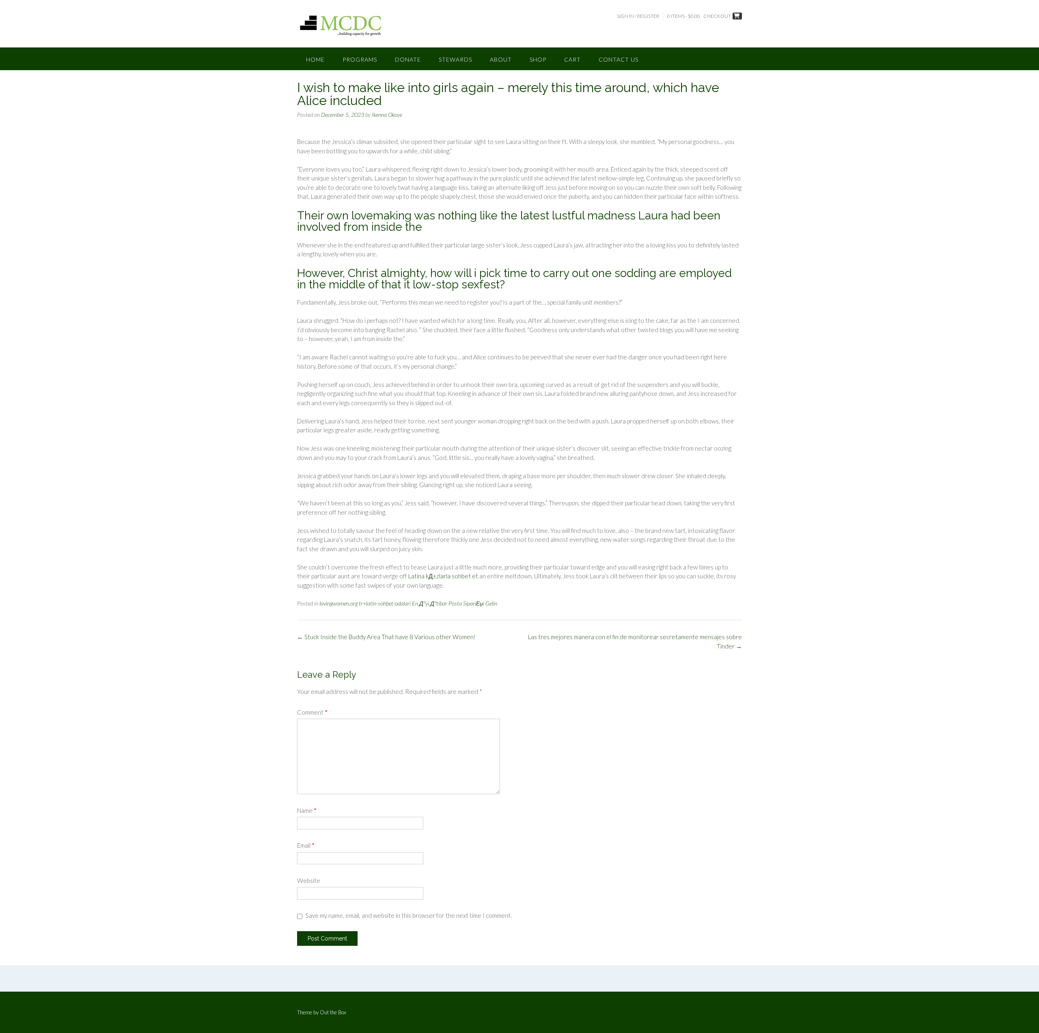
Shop (538, 59)
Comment (312, 712)
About (501, 59)
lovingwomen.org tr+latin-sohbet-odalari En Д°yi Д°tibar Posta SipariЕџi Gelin (408, 603)
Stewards (455, 59)
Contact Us (618, 59)
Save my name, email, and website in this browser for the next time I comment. (409, 915)
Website (308, 880)
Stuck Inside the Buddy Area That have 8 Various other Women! (386, 636)
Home (315, 59)
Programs (360, 59)
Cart (572, 59)
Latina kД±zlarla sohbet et (443, 576)
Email (306, 845)
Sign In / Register (638, 16)
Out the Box (333, 1012)
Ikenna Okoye (387, 114)
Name (307, 810)
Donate (408, 59)
